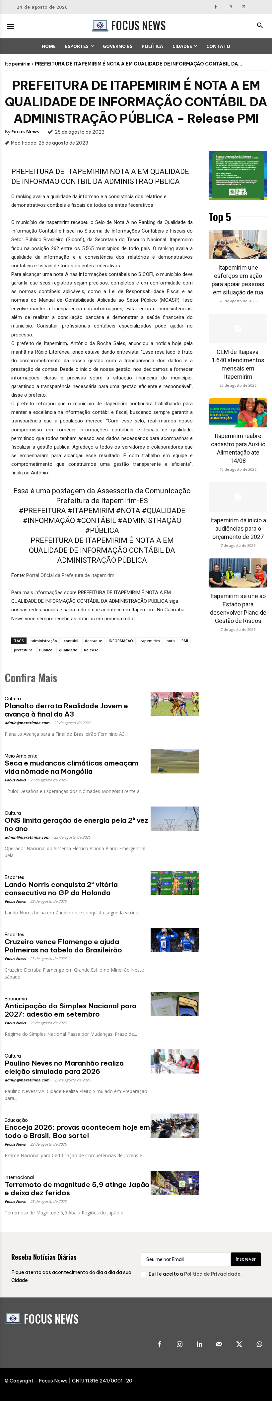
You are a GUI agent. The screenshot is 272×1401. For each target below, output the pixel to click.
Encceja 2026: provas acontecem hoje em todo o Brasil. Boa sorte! (77, 1131)
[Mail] (219, 1344)
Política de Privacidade (212, 1274)
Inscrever (246, 1259)
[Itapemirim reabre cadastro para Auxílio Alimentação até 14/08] (238, 413)
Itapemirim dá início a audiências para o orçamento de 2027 (238, 528)
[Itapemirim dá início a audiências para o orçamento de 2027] (238, 497)
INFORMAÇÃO (121, 640)
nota (171, 640)
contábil (71, 640)
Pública (45, 649)
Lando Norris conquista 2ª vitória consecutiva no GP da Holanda (61, 888)
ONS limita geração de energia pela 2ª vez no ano (76, 824)
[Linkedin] (199, 1344)
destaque (93, 640)
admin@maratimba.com (27, 722)
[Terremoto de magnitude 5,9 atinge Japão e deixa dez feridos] (175, 1183)
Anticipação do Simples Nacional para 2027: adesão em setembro (70, 1010)
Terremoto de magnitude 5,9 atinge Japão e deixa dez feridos (77, 1188)
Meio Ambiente (21, 756)
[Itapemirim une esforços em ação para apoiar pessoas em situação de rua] (238, 244)
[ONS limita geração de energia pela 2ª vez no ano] (175, 819)
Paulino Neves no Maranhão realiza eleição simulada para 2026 (64, 1067)
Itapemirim (18, 64)
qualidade (68, 649)
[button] (259, 26)
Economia (16, 998)
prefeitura (23, 649)
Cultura (13, 698)
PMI (184, 640)
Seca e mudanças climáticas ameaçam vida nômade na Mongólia (71, 767)
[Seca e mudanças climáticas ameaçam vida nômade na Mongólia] (175, 761)
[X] (243, 7)
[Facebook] (215, 7)
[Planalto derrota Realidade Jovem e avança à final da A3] (175, 704)
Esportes (14, 877)
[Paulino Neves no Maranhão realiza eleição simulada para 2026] (175, 1061)
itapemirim (150, 640)
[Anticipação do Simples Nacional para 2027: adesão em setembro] (175, 1004)
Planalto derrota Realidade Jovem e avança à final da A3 (66, 710)
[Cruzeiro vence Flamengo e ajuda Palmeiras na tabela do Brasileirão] (175, 940)
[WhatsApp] (259, 1344)
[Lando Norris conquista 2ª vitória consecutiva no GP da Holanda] (175, 883)
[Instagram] (229, 7)
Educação (16, 1120)
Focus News (25, 131)
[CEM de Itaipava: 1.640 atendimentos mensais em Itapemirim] (238, 328)
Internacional (19, 1177)
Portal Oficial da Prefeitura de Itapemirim (70, 575)
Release (91, 649)
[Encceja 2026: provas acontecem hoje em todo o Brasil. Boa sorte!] (175, 1126)
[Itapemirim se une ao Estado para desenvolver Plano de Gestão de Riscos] (238, 573)
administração (44, 640)
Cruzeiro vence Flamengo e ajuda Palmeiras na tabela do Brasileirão (63, 945)
